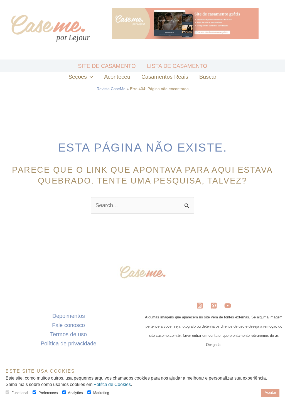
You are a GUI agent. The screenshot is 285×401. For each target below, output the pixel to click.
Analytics (75, 393)
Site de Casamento (107, 66)
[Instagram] (199, 305)
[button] (90, 77)
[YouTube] (227, 305)
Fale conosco (68, 325)
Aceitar (270, 392)
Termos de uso (68, 334)
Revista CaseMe (111, 88)
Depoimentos (68, 316)
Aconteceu (117, 77)
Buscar (208, 77)
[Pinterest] (213, 305)
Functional (19, 393)
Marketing (101, 393)
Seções (77, 77)
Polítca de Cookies (112, 384)
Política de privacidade (68, 343)
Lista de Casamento (177, 66)
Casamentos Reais (164, 77)
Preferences (48, 393)
